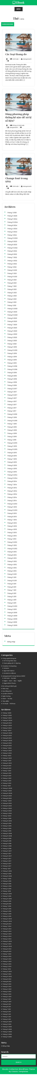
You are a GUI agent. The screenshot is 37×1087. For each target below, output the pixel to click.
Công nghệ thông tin (9, 658)
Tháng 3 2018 (12, 385)
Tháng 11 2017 (12, 392)
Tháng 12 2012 (12, 542)
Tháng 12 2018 (12, 366)
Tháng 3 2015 (12, 472)
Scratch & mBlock (10, 673)
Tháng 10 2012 (12, 549)
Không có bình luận (16, 125)
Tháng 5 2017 (12, 398)
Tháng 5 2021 (12, 293)
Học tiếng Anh (7, 691)
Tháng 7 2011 (11, 590)
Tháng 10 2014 (12, 478)
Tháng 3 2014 (12, 497)
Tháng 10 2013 (12, 510)
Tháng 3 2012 (12, 568)
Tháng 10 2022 (12, 248)
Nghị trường (6, 696)
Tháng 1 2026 (12, 213)
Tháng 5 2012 (12, 561)
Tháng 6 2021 (12, 289)
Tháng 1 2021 (11, 305)
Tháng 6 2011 (11, 593)
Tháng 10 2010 (12, 606)
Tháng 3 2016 (12, 437)
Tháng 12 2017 (12, 389)
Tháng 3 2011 (11, 603)
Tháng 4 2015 (12, 469)
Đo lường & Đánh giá (9, 686)
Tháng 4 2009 (12, 619)
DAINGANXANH (7, 24)
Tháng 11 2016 (12, 417)
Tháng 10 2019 (12, 350)
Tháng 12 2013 (12, 504)
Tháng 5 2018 (12, 379)
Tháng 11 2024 (12, 219)
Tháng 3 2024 (12, 232)
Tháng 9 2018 (12, 373)
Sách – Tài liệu (7, 699)
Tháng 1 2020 (12, 344)
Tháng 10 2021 (12, 277)
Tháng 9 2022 (12, 251)
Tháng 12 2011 (12, 574)
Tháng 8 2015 (12, 456)
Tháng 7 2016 (12, 424)
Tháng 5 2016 (12, 430)
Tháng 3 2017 (12, 405)
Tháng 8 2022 (12, 254)
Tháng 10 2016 (12, 421)
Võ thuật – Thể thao (8, 704)
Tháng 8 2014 (12, 481)
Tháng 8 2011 (11, 587)
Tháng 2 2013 (12, 536)
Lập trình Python (9, 671)
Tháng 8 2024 (12, 225)
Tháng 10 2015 (12, 449)
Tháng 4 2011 (11, 600)
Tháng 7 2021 (12, 286)
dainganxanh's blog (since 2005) (13, 676)
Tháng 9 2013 (12, 513)
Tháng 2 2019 (12, 363)
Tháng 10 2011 (12, 581)
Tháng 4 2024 (12, 229)
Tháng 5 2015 (12, 465)
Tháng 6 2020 (12, 328)
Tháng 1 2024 (12, 235)
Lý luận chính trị (7, 694)
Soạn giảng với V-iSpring (12, 663)
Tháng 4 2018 (12, 382)
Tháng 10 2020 (12, 315)
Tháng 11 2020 (12, 312)
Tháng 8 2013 (12, 517)
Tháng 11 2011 (11, 577)
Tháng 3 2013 (12, 532)
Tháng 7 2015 (12, 459)
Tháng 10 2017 (12, 395)
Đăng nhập (11, 642)
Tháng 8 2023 (12, 245)
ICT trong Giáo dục (10, 661)
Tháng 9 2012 (12, 552)
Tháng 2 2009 (12, 622)
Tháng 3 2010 (12, 609)
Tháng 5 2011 (11, 596)
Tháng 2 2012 (11, 571)
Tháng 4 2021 (12, 296)
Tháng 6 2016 (12, 427)
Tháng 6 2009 (12, 613)
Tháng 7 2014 (12, 485)
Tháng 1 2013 (11, 539)
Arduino (6, 668)
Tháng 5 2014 (12, 491)
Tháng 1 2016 (11, 440)
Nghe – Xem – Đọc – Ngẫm (13, 681)
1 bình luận (14, 59)
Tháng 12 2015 (12, 443)
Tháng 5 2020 (12, 331)
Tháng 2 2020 (12, 341)
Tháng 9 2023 (12, 241)
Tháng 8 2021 (12, 283)
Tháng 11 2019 (12, 347)
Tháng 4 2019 (12, 357)
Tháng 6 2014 (12, 488)
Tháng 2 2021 (11, 302)
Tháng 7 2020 (12, 325)
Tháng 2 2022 (12, 264)
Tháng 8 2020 (12, 321)
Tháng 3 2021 (12, 299)
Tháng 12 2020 (12, 309)
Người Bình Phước (10, 683)
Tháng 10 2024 (12, 222)
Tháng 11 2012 (12, 545)
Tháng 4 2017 (12, 401)
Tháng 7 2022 (12, 257)
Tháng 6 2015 (12, 462)
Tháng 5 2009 (12, 616)
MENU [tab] (18, 9)
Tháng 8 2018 (12, 376)
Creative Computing (9, 666)
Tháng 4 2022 (12, 261)
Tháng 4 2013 (12, 529)
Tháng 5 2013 (12, 526)
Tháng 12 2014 (12, 475)
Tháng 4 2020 (12, 334)
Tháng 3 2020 (12, 337)
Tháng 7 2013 (12, 520)
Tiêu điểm (5, 701)
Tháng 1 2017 (11, 411)
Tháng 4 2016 (12, 433)
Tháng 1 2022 (11, 267)
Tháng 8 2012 (12, 555)
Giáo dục (5, 688)
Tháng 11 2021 (12, 273)
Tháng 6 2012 (12, 558)
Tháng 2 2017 (12, 408)
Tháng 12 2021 (12, 270)
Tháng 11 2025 (12, 216)
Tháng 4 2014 (12, 494)
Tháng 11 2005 (12, 625)
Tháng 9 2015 (12, 453)
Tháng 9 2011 (11, 584)
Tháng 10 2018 (12, 369)
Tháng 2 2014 (12, 500)
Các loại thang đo (16, 54)
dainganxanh (25, 59)
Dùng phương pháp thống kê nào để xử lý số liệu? (18, 117)
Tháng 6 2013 (12, 523)
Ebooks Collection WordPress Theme (18, 1069)
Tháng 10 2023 (12, 238)
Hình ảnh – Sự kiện (10, 678)
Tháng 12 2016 (12, 414)
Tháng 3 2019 (12, 360)
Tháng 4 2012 (12, 564)
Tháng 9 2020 (12, 318)
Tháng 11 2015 (12, 446)
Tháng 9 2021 (12, 280)
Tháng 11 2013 (12, 507)
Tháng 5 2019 (12, 353)
